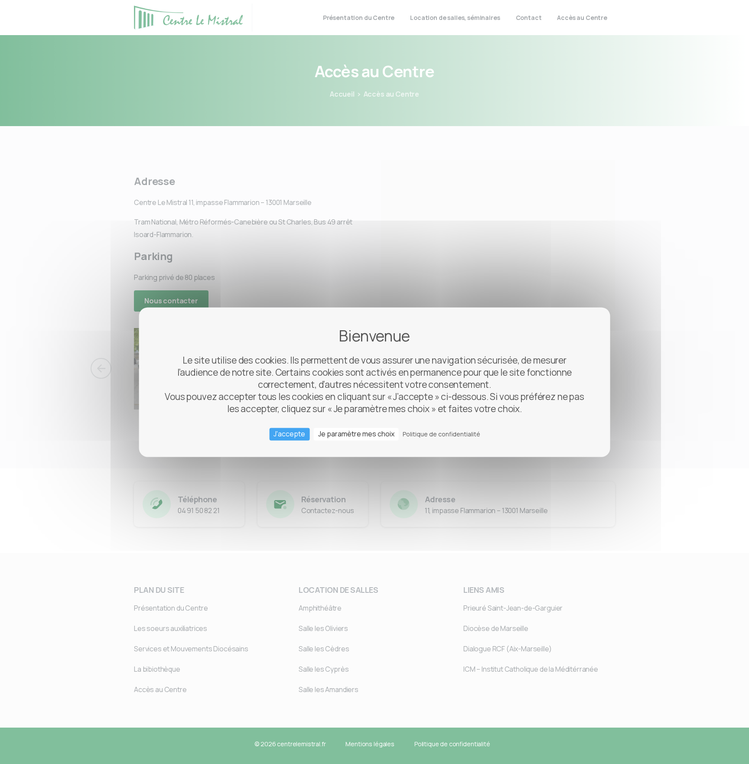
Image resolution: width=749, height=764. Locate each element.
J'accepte (289, 434)
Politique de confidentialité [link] (441, 434)
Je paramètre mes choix (356, 434)
